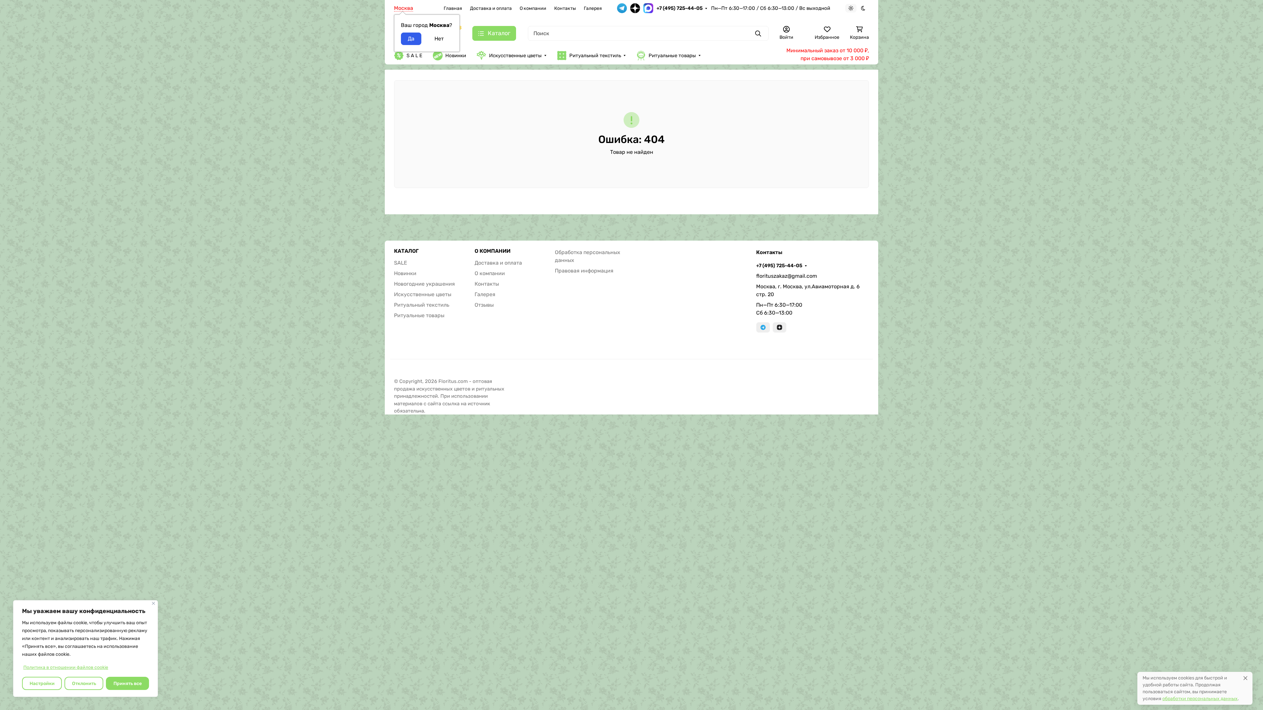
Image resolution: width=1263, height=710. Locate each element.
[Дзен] (779, 327)
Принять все (127, 683)
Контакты (565, 8)
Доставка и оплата (491, 8)
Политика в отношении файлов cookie (65, 667)
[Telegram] (763, 327)
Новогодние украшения (424, 284)
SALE (400, 263)
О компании (533, 8)
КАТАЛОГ (406, 251)
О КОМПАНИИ (492, 251)
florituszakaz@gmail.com (786, 276)
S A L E (414, 56)
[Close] (1245, 677)
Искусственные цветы (515, 56)
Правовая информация (584, 271)
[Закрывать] (153, 603)
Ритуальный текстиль (595, 56)
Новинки (455, 56)
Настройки (42, 683)
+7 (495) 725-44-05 (679, 8)
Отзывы (484, 305)
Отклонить (84, 683)
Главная (453, 8)
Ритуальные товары (672, 56)
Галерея (593, 8)
